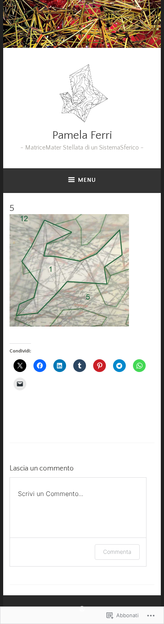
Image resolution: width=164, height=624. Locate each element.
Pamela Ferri (82, 135)
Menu (87, 180)
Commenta (117, 551)
